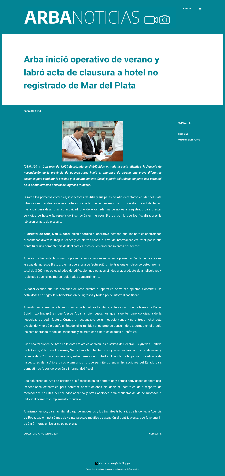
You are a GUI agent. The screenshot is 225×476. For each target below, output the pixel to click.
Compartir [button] (184, 123)
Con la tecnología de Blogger (114, 463)
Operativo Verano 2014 (189, 140)
